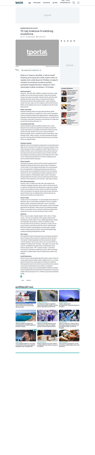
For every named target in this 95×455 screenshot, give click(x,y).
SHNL (56, 2)
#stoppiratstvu (65, 2)
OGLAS (47, 15)
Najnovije (46, 2)
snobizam (28, 280)
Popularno (37, 2)
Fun (29, 2)
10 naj (22, 280)
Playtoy (68, 0)
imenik (63, 0)
